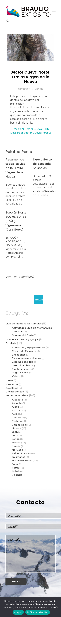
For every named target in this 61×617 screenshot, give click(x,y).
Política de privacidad (37, 612)
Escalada (10, 343)
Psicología (11, 387)
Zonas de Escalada (16, 395)
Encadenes (18, 354)
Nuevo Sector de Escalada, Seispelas (43, 164)
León (15, 435)
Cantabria (18, 417)
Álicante (17, 403)
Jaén (15, 431)
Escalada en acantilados (26, 358)
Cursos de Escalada (24, 351)
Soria (15, 464)
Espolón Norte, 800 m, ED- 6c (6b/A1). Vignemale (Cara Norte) (16, 221)
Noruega (17, 449)
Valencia (17, 474)
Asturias (17, 410)
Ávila (15, 413)
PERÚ (9, 380)
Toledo (16, 471)
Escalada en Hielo (23, 361)
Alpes (15, 406)
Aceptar (18, 612)
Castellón (17, 421)
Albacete (17, 399)
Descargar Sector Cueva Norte (30, 129)
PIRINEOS (11, 384)
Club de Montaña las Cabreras (23, 323)
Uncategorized (14, 391)
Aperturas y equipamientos (28, 347)
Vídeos (16, 376)
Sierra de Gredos (22, 460)
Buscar (39, 299)
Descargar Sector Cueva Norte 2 (30, 132)
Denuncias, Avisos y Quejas (21, 339)
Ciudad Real (19, 424)
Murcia (16, 446)
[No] (57, 607)
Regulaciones (20, 372)
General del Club (22, 335)
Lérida (16, 438)
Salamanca (18, 456)
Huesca (16, 428)
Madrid (39, 89)
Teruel (16, 467)
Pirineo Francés (21, 453)
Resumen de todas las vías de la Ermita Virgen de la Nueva (15, 168)
